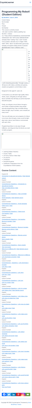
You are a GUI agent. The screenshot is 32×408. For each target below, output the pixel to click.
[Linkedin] (13, 394)
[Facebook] (4, 394)
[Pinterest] (18, 394)
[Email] (27, 394)
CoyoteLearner (7, 2)
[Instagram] (23, 394)
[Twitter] (9, 394)
